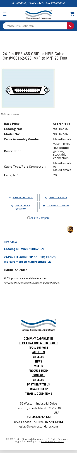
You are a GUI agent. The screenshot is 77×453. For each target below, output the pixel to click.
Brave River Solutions (52, 441)
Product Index (38, 370)
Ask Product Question (22, 207)
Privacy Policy (39, 389)
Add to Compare (40, 218)
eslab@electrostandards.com (38, 426)
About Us (38, 352)
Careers (38, 357)
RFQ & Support (38, 347)
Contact (38, 375)
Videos (38, 366)
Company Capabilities (38, 338)
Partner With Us (38, 384)
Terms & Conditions (38, 393)
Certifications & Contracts (38, 343)
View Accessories (23, 197)
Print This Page (58, 197)
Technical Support (58, 205)
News (38, 361)
